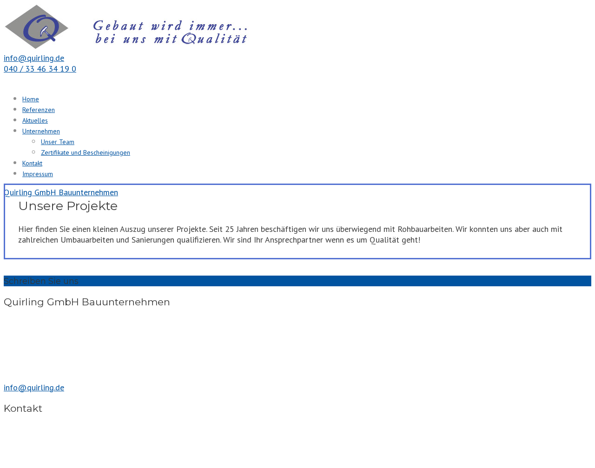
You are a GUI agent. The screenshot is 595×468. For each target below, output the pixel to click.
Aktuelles (35, 120)
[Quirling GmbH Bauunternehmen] (143, 47)
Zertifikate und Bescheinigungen (85, 152)
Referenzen (38, 109)
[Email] (84, 281)
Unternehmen (41, 131)
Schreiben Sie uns (41, 281)
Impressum (37, 174)
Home (30, 99)
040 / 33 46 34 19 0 (40, 68)
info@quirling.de (34, 58)
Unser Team (57, 142)
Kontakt (32, 163)
